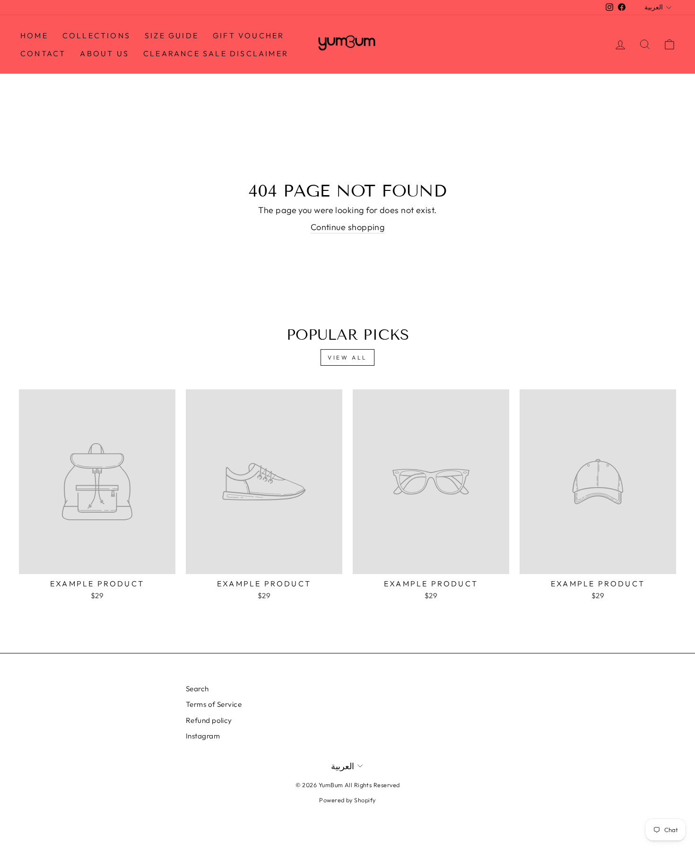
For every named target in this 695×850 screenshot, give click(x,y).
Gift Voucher (248, 35)
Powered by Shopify (347, 800)
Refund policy (209, 720)
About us (104, 53)
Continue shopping (348, 227)
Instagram (203, 735)
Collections (96, 35)
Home (34, 35)
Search (197, 688)
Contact (43, 53)
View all (347, 357)
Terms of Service (214, 704)
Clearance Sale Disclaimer (215, 53)
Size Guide (172, 35)
